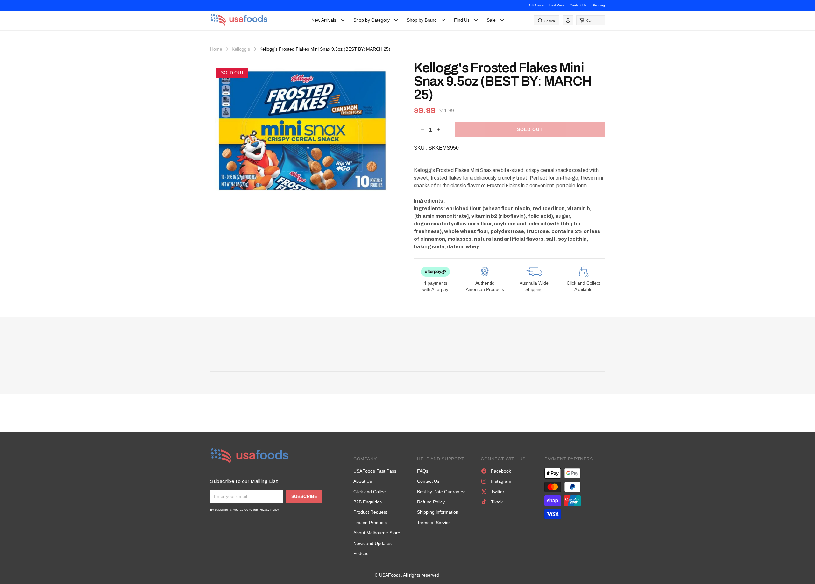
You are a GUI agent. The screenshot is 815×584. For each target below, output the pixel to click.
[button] (591, 20)
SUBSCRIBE (304, 496)
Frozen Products (370, 522)
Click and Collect (370, 491)
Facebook (501, 471)
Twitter (497, 491)
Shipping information (437, 512)
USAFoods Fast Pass (374, 471)
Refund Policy (431, 501)
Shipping (598, 5)
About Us (362, 481)
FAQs (422, 471)
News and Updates (372, 543)
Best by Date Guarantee (441, 491)
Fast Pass (556, 5)
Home (216, 49)
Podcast (361, 553)
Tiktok (497, 501)
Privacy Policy (269, 509)
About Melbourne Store (376, 532)
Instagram (501, 481)
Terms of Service (434, 522)
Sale (491, 20)
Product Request (370, 512)
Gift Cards (536, 5)
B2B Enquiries (367, 501)
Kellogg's (241, 49)
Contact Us (578, 5)
